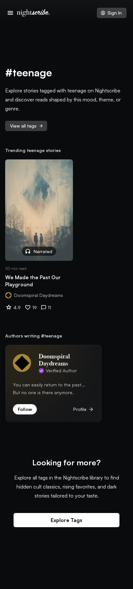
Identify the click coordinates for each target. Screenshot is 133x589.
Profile (83, 409)
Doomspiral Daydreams (38, 295)
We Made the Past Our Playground (33, 281)
